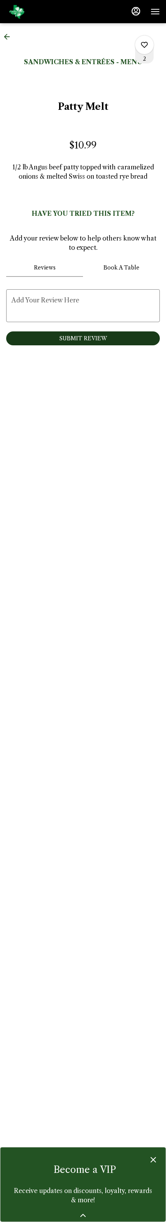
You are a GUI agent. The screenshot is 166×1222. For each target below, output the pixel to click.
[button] (9, 36)
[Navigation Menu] (155, 11)
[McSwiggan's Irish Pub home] (41, 11)
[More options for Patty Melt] (144, 45)
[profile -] (136, 11)
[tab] (44, 267)
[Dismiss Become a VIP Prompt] (153, 1159)
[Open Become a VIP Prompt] (83, 1215)
